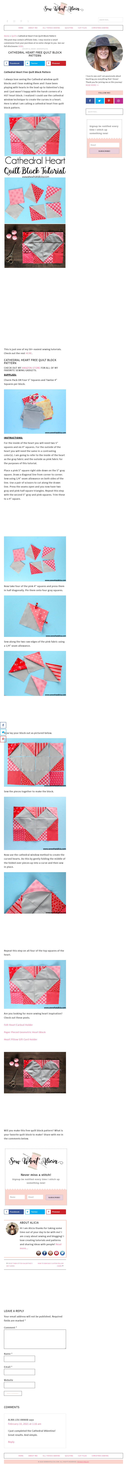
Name (8, 1353)
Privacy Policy (83, 1462)
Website (8, 1380)
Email (8, 1366)
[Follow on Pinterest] (109, 101)
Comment (10, 1327)
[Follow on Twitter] (99, 101)
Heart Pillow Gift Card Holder (20, 1039)
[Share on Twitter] (3, 732)
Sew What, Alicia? (63, 8)
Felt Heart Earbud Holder (18, 1024)
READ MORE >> (92, 85)
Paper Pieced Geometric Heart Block (25, 1032)
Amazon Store (31, 367)
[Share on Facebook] (3, 725)
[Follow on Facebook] (90, 101)
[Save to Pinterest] (3, 739)
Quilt (13, 36)
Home (6, 36)
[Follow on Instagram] (118, 101)
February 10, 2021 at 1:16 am (24, 1423)
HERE (20, 46)
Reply (11, 1441)
